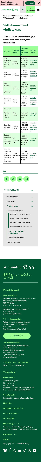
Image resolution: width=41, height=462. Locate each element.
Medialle (7, 403)
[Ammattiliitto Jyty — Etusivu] (10, 9)
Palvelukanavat (12, 197)
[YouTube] (34, 450)
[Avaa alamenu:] (32, 197)
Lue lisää (30, 3)
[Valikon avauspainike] (38, 9)
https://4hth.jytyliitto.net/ (33, 62)
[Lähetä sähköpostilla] (26, 179)
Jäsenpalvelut (9, 295)
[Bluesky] (5, 450)
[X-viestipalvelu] (29, 450)
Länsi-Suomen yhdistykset (20, 222)
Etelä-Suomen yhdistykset (20, 214)
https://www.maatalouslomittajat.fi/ (33, 101)
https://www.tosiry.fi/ (33, 88)
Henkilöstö (11, 201)
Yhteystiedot (16, 15)
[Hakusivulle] (23, 9)
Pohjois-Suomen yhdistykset (21, 226)
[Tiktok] (24, 450)
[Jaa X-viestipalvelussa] (13, 179)
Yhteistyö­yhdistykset (16, 237)
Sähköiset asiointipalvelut (15, 362)
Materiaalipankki (10, 424)
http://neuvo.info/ (33, 114)
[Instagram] (14, 450)
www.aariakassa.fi (10, 357)
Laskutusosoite (10, 413)
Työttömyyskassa (13, 242)
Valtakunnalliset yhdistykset (16, 232)
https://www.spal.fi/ (33, 140)
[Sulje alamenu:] (32, 190)
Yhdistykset (27, 15)
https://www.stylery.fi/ (33, 155)
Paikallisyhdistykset (16, 210)
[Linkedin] (20, 179)
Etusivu (6, 15)
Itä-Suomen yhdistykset (19, 218)
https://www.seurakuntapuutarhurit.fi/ (33, 127)
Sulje (39, 3)
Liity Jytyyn (16, 336)
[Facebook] (10, 450)
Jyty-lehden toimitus (12, 408)
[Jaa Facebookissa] (7, 179)
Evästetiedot (9, 434)
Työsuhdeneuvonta (11, 319)
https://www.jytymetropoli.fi (33, 75)
